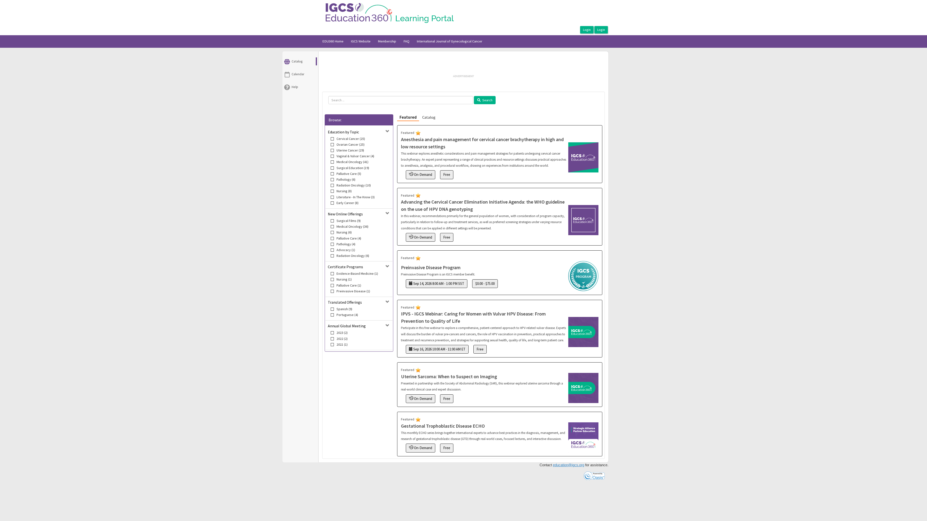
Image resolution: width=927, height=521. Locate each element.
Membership (387, 41)
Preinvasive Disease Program (431, 267)
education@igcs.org (568, 465)
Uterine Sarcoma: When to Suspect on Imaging (449, 376)
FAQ (406, 41)
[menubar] (402, 41)
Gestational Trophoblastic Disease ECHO (443, 426)
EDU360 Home (333, 41)
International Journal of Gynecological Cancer (449, 41)
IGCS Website (361, 41)
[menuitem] (333, 41)
